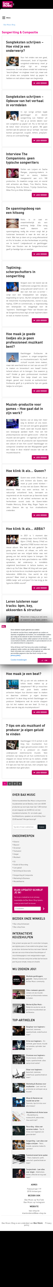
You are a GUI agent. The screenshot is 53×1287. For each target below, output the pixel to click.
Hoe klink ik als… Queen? (26, 470)
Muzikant (16, 857)
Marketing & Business (21, 878)
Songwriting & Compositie (22, 875)
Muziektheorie (18, 881)
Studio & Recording (20, 864)
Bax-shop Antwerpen (20, 924)
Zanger (15, 854)
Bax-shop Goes (18, 927)
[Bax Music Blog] (8, 8)
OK (46, 660)
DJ (14, 861)
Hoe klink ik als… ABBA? (25, 528)
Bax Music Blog (9, 24)
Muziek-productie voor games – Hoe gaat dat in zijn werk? (24, 408)
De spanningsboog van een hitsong (23, 210)
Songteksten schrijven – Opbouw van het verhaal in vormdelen (25, 100)
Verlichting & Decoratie (21, 871)
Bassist (15, 845)
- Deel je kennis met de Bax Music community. (36, 978)
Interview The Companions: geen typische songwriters (22, 158)
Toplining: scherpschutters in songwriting (20, 271)
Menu (8, 18)
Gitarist (15, 841)
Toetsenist (16, 851)
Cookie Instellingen (19, 659)
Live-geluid (17, 867)
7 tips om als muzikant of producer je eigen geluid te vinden (25, 729)
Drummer (16, 848)
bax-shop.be (34, 1210)
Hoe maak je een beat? (23, 673)
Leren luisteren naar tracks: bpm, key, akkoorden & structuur (24, 605)
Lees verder (41, 83)
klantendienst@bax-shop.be (34, 1213)
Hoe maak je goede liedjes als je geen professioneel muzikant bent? (24, 340)
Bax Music (31, 800)
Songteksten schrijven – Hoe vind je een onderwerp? (24, 46)
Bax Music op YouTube (34, 1199)
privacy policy (15, 655)
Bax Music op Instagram (34, 1202)
